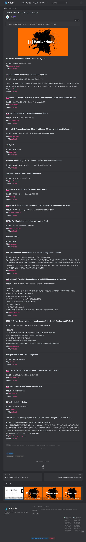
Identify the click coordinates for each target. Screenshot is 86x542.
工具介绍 (42, 3)
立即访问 (14, 69)
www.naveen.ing (14, 136)
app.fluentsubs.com (15, 212)
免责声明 (40, 506)
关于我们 (46, 506)
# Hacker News (19, 456)
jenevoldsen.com (14, 181)
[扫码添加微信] (82, 531)
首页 (23, 3)
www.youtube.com (14, 346)
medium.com (13, 393)
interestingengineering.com (17, 436)
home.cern (12, 271)
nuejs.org (12, 197)
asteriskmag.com (14, 120)
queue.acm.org (13, 105)
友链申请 (34, 506)
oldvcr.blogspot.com (15, 228)
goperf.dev (12, 409)
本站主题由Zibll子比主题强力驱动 (40, 538)
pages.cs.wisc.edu (14, 66)
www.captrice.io (14, 378)
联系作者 (52, 538)
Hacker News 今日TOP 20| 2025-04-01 (22, 12)
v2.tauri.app (12, 362)
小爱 (11, 16)
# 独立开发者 (10, 456)
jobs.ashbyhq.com (14, 312)
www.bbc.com (13, 89)
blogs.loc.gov (13, 244)
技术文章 (35, 3)
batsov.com (12, 152)
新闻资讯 (28, 3)
